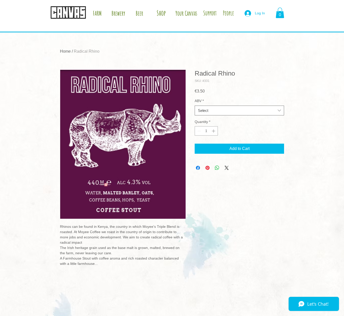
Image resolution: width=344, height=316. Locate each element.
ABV (199, 101)
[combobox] (239, 110)
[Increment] (214, 131)
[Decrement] (198, 131)
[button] (280, 13)
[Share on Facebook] (198, 168)
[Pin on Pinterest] (207, 168)
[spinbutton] (206, 131)
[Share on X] (227, 168)
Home (65, 51)
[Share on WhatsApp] (217, 168)
